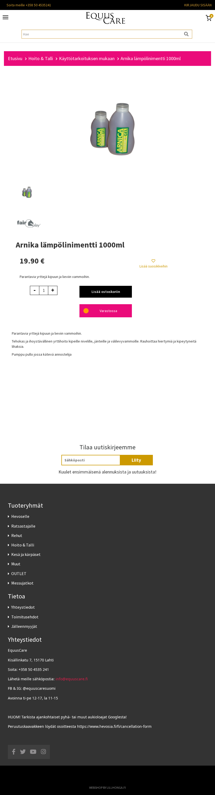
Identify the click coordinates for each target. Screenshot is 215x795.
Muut (15, 563)
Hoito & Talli (22, 544)
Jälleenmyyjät (24, 626)
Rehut (16, 535)
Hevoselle (20, 516)
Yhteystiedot (23, 607)
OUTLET (18, 573)
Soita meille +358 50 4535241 (29, 5)
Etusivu (15, 58)
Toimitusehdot (25, 616)
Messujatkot (22, 583)
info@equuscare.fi (72, 678)
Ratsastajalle (23, 526)
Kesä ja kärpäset (26, 554)
